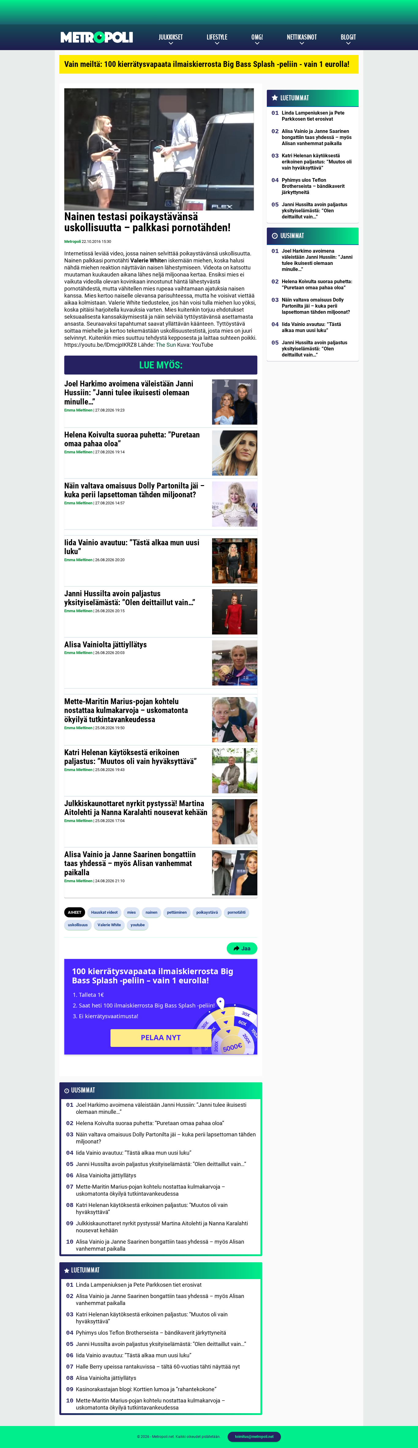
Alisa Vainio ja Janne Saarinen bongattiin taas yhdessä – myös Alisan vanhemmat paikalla (130, 863)
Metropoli (72, 241)
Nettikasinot (302, 37)
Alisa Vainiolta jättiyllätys (105, 644)
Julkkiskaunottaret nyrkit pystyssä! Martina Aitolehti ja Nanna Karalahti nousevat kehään (135, 808)
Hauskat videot (104, 912)
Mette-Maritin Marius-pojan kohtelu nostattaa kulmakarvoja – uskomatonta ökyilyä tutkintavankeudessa (126, 710)
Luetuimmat (85, 1270)
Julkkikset (171, 37)
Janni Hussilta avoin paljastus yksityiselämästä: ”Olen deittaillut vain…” (129, 598)
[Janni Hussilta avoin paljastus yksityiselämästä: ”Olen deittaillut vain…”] (234, 611)
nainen (151, 912)
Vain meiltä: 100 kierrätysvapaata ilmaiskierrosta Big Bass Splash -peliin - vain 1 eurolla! (206, 64)
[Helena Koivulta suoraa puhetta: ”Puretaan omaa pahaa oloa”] (235, 453)
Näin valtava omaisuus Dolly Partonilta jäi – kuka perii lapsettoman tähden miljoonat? (134, 490)
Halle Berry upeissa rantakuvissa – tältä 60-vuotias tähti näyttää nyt (158, 1366)
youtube (138, 925)
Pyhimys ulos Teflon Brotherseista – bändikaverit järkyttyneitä (151, 1332)
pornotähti (236, 912)
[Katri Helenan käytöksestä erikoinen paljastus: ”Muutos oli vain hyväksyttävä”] (234, 770)
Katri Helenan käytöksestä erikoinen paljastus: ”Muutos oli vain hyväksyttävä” (130, 757)
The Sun (166, 345)
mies (131, 912)
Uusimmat (83, 1090)
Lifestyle (217, 37)
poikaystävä (207, 912)
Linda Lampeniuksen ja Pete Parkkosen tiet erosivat (139, 1285)
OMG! (257, 37)
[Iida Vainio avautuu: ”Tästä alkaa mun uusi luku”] (234, 560)
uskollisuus (78, 925)
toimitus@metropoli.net (254, 1437)
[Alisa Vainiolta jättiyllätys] (234, 663)
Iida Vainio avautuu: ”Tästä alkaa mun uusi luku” (132, 547)
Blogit (348, 37)
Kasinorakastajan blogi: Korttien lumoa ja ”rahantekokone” (146, 1389)
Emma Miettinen (78, 410)
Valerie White (109, 925)
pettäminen (177, 912)
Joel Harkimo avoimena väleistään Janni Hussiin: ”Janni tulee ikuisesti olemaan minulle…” (128, 393)
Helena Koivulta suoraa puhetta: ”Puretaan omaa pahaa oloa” (132, 439)
